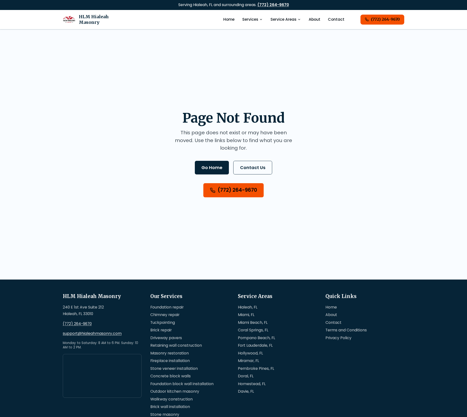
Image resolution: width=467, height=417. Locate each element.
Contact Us (252, 167)
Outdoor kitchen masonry (174, 391)
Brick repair (161, 330)
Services (250, 19)
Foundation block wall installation (182, 384)
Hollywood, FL (250, 353)
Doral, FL (245, 376)
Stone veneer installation (174, 368)
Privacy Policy (338, 338)
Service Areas (283, 19)
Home (228, 19)
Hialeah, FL (247, 307)
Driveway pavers (166, 338)
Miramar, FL (248, 360)
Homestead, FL (252, 384)
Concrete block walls (170, 376)
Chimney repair (165, 314)
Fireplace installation (170, 360)
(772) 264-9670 (273, 5)
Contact (336, 19)
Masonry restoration (169, 353)
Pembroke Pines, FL (256, 368)
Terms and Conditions (346, 330)
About (314, 19)
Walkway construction (171, 399)
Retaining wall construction (176, 345)
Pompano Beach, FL (256, 338)
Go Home (211, 167)
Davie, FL (246, 391)
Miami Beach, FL (253, 322)
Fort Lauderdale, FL (255, 345)
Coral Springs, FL (253, 330)
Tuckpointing (162, 322)
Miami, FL (246, 314)
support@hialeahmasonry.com (92, 333)
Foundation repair (167, 307)
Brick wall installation (170, 406)
